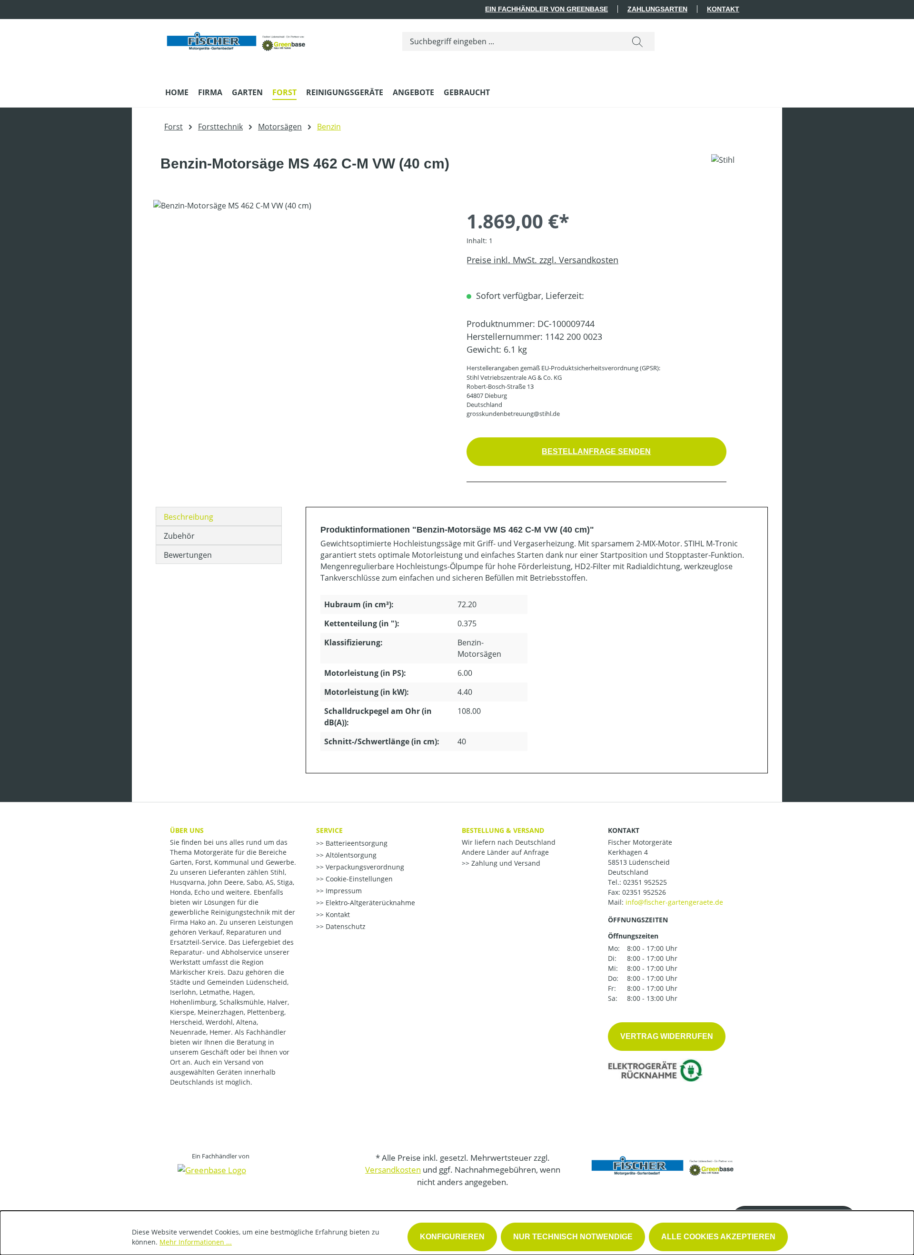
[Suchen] (637, 41)
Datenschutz (345, 926)
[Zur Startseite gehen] (236, 39)
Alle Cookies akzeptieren (718, 1237)
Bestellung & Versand (503, 830)
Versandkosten (393, 1169)
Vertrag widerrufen (666, 1036)
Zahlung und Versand (504, 863)
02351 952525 (645, 882)
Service (329, 830)
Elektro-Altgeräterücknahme (369, 902)
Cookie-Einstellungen (358, 878)
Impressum (343, 890)
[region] (300, 302)
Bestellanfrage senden (596, 451)
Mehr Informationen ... (195, 1241)
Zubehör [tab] (179, 536)
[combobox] (511, 41)
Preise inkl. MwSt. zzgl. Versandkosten (542, 260)
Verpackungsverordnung (364, 866)
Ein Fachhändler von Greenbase (546, 9)
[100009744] (300, 302)
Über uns (187, 830)
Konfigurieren (452, 1237)
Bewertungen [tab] (188, 555)
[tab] (219, 516)
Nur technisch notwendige (573, 1237)
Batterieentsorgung (355, 843)
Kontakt (723, 9)
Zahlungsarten (657, 9)
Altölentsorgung (350, 855)
